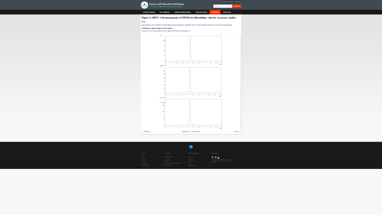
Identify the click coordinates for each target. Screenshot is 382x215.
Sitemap (190, 159)
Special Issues (145, 165)
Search (237, 6)
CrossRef (167, 159)
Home (143, 156)
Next (235, 131)
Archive (215, 12)
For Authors (165, 12)
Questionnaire (192, 165)
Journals (143, 161)
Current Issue (201, 12)
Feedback (190, 161)
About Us (227, 12)
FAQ (189, 163)
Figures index (195, 131)
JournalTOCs (168, 165)
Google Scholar (169, 156)
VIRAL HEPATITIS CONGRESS (173, 163)
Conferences (144, 163)
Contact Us (191, 156)
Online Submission (183, 12)
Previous (147, 131)
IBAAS (166, 161)
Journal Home (149, 12)
